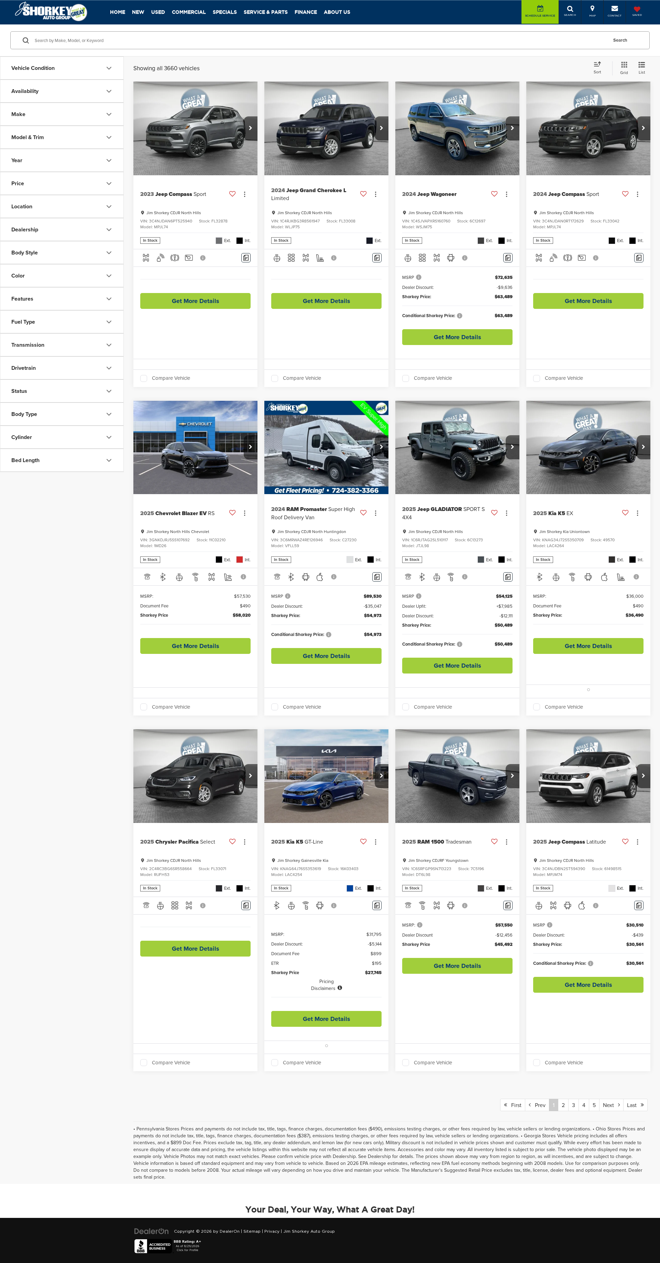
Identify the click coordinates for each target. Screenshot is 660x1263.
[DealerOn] (151, 1231)
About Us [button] (337, 12)
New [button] (138, 12)
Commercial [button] (189, 12)
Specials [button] (225, 12)
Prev (538, 1105)
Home (117, 12)
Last (634, 1105)
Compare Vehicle (171, 378)
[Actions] (245, 194)
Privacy (271, 1231)
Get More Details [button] (195, 300)
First (514, 1105)
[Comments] (246, 257)
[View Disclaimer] (203, 258)
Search (620, 40)
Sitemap (252, 1231)
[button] (250, 128)
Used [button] (158, 12)
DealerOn (230, 1231)
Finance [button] (306, 12)
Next (610, 1105)
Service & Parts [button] (266, 12)
